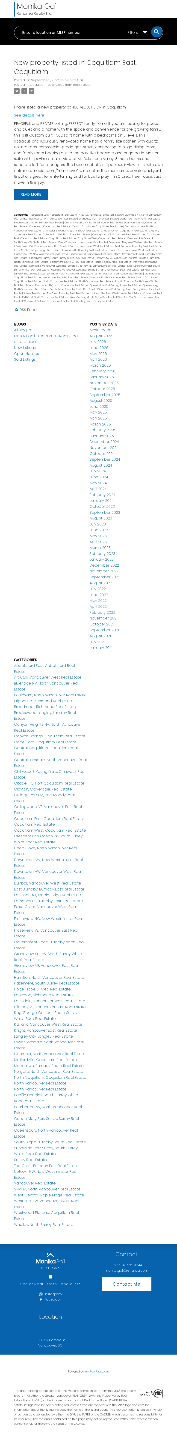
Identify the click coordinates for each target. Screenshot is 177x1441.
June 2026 (99, 347)
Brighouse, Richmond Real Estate (98, 218)
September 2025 (105, 394)
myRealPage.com (97, 1371)
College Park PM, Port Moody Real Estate (67, 234)
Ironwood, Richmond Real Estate (43, 995)
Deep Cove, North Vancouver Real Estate (82, 242)
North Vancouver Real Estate (60, 281)
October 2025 (102, 388)
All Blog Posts (26, 330)
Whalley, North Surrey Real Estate (95, 301)
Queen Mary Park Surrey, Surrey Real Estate (116, 285)
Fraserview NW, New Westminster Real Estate (41, 254)
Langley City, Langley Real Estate (43, 1036)
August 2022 (101, 583)
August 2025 (101, 400)
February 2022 (102, 612)
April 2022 (98, 606)
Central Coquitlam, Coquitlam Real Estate (97, 226)
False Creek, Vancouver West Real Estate (134, 250)
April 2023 (98, 542)
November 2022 (104, 571)
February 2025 (102, 430)
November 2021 (103, 618)
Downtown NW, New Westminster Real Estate (135, 242)
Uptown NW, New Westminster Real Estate (116, 293)
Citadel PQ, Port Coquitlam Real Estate (124, 230)
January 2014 (101, 647)
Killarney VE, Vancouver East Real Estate (101, 266)
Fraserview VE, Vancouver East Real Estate (95, 254)
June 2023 (99, 530)
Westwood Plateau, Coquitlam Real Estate (49, 301)
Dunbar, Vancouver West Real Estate (91, 246)
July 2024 (98, 471)
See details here (29, 115)
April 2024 (98, 488)
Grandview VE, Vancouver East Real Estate (121, 258)
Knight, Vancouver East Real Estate (118, 269)
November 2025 (104, 382)
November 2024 (104, 447)
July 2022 (98, 588)
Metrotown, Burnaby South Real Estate (66, 277)
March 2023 (100, 547)
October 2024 (102, 453)
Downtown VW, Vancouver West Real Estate (41, 246)
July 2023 (98, 524)
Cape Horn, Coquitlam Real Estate (50, 226)
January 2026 (102, 377)
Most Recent (101, 330)
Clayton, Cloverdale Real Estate (43, 789)
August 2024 (101, 465)
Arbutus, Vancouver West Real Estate (101, 215)
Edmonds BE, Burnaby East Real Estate (85, 250)
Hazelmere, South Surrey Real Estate (72, 262)
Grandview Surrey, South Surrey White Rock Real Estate (61, 258)
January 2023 (102, 559)
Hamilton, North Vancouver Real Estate (49, 977)
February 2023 (102, 553)
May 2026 (98, 353)
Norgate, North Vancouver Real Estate (113, 277)
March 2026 (100, 365)
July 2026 (98, 341)
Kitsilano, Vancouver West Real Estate (73, 269)
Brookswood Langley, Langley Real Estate (38, 222)
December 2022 (104, 565)
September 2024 (105, 459)
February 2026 (102, 371)
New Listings (25, 347)
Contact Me (126, 1284)
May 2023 (98, 536)
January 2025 (102, 436)
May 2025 (98, 412)
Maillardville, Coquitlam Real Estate (45, 1059)
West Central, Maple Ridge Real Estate (93, 297)
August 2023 (101, 518)
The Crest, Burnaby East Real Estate (68, 293)
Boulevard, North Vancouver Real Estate (53, 218)
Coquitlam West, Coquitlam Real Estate (102, 238)
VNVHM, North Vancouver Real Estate (46, 297)
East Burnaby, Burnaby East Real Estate (138, 246)
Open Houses (26, 353)
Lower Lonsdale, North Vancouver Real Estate (66, 273)
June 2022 (99, 594)
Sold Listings (25, 359)
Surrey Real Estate (34, 293)
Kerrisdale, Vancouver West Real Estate (52, 266)
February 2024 (102, 494)
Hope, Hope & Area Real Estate (113, 262)
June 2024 (99, 477)
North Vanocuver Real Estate (96, 281)
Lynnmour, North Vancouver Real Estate (119, 273)
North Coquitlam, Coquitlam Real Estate (50, 1077)
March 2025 (100, 424)
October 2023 (102, 506)
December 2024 (104, 441)
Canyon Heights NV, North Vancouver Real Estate (94, 222)
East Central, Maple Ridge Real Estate (38, 250)
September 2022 (105, 577)
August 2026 (101, 336)
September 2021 (104, 630)
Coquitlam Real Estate (63, 238)
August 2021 (100, 636)
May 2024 (98, 483)
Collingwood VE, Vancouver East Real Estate (118, 234)
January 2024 (102, 500)
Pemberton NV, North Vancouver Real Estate (61, 285)
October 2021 (102, 624)
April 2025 (98, 418)
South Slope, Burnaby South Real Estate (73, 289)
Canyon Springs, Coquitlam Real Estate (49, 736)
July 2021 (97, 642)
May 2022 (98, 600)
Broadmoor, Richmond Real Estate (140, 218)
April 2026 (98, 359)
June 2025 (99, 406)
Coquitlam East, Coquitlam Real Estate (60, 85)
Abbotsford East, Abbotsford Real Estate (53, 215)
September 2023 (105, 512)
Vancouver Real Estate (35, 1183)
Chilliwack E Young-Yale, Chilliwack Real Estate (71, 230)
